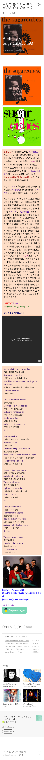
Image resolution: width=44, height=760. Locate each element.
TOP (39, 753)
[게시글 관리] (13, 627)
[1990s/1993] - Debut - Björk (13, 590)
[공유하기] (10, 627)
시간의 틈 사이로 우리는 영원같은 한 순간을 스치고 (21, 4)
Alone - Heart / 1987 (12, 652)
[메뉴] (39, 4)
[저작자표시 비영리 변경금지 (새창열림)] (29, 627)
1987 (12, 637)
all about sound (8, 727)
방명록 (12, 13)
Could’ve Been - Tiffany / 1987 (16, 646)
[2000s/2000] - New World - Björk (16, 599)
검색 (34, 4)
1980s (7, 637)
